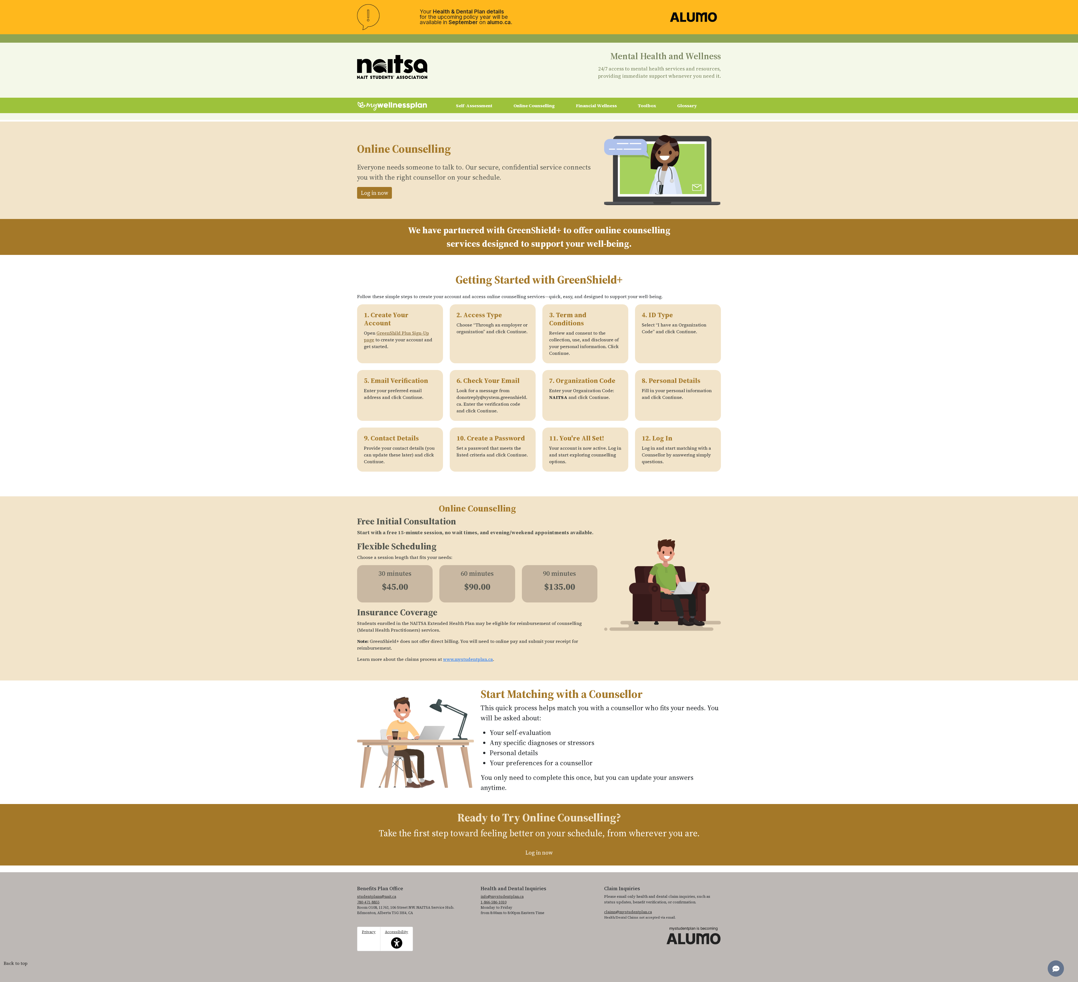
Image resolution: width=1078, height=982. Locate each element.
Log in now (374, 193)
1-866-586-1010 (493, 902)
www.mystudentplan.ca (468, 659)
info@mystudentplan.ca (502, 896)
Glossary (687, 105)
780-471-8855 (368, 902)
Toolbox (647, 105)
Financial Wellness (596, 105)
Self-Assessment (474, 105)
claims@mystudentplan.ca (628, 912)
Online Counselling (534, 105)
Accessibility (396, 936)
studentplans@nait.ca (376, 896)
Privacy (369, 932)
